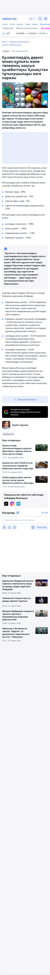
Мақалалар (45, 24)
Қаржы (20, 24)
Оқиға (27, 24)
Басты (4, 42)
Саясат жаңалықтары (11, 45)
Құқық (35, 24)
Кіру (46, 512)
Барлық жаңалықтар (19, 42)
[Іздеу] (40, 18)
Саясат (5, 24)
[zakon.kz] (9, 18)
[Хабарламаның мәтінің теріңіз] (25, 520)
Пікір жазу (41, 527)
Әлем (12, 24)
